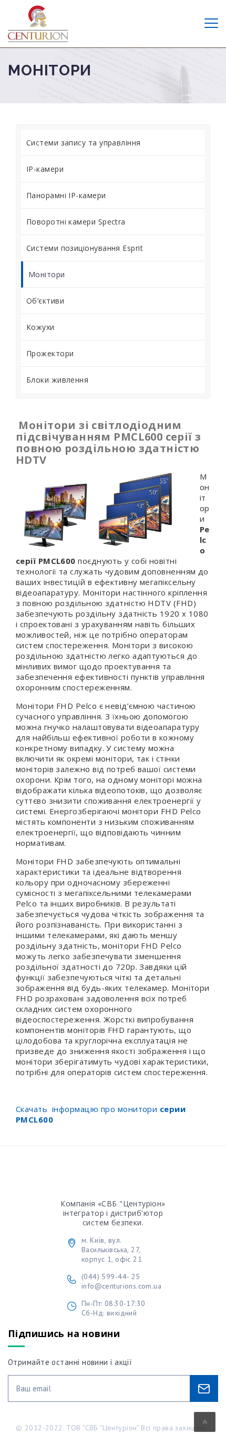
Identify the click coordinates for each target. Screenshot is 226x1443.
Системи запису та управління (83, 143)
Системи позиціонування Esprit (84, 248)
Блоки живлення (57, 380)
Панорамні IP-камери (66, 195)
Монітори (46, 274)
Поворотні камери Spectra (76, 222)
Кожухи (40, 327)
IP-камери (45, 169)
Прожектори (50, 353)
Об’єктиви (45, 301)
